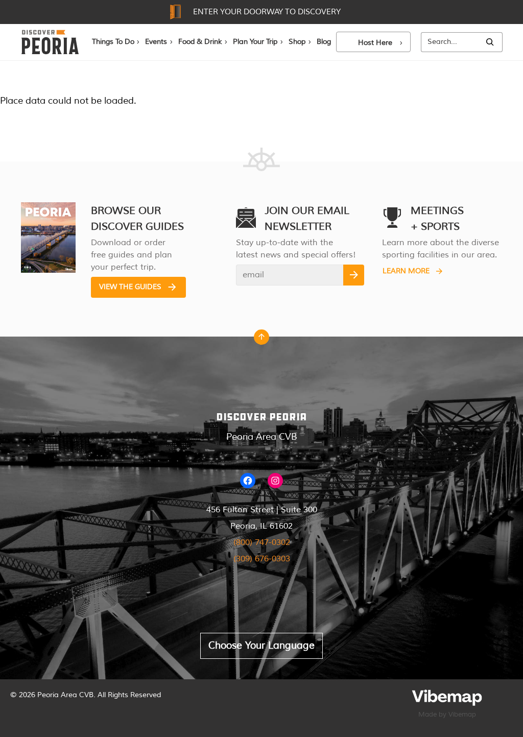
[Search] (490, 42)
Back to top (261, 339)
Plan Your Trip (255, 41)
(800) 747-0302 (261, 542)
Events (156, 41)
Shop (297, 41)
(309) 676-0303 (261, 559)
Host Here (375, 42)
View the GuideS (130, 286)
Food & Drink (200, 41)
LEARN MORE (406, 271)
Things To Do (113, 41)
